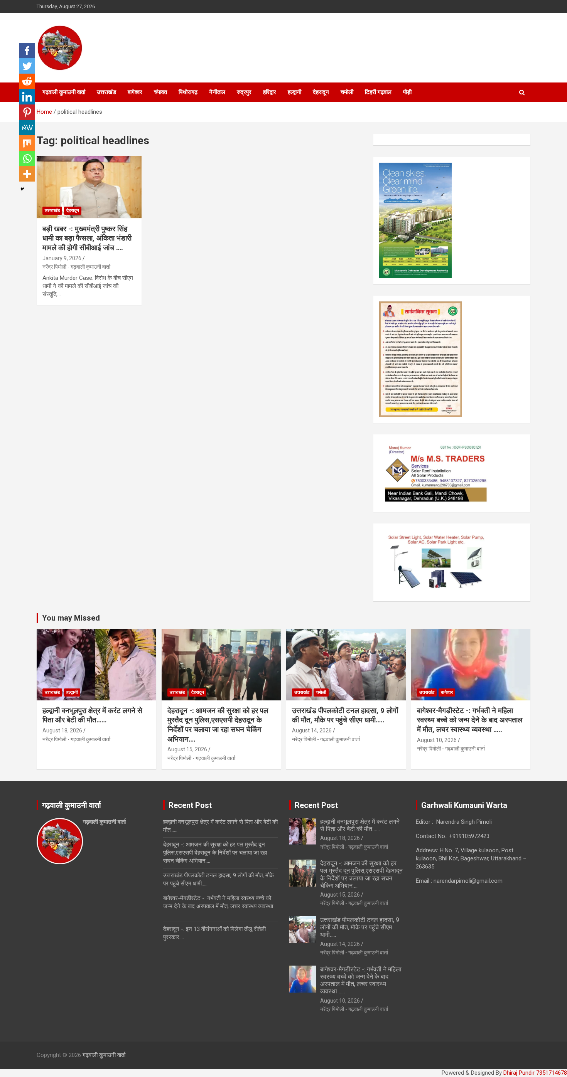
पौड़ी (407, 92)
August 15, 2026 (187, 749)
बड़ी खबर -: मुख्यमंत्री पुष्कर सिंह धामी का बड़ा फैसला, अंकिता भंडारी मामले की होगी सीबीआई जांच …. (87, 238)
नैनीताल (217, 92)
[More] (27, 174)
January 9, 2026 (61, 258)
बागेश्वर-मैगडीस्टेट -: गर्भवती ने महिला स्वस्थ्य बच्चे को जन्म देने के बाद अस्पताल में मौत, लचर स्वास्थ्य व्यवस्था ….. (469, 720)
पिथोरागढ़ (188, 92)
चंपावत (160, 92)
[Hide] (22, 189)
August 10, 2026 (437, 740)
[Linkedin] (27, 96)
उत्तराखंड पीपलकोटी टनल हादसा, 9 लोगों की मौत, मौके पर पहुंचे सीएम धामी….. (345, 715)
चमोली (347, 92)
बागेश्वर (135, 92)
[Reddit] (27, 81)
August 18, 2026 (62, 730)
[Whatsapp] (27, 158)
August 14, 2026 (312, 730)
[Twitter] (27, 66)
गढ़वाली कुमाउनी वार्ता (63, 92)
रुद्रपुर (244, 92)
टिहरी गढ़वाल (378, 92)
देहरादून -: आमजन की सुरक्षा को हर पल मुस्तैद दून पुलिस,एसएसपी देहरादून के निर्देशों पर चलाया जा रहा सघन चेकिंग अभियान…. (217, 725)
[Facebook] (27, 50)
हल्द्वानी (294, 92)
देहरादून (321, 92)
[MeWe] (27, 127)
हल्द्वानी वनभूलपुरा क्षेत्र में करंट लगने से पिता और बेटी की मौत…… (92, 715)
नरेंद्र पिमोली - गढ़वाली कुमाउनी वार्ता (76, 267)
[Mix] (27, 143)
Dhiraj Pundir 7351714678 (535, 1072)
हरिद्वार (269, 92)
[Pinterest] (27, 112)
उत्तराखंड (106, 92)
